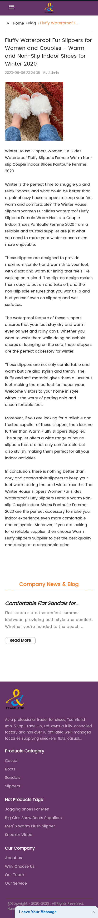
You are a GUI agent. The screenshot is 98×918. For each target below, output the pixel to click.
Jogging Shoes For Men (27, 809)
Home (18, 23)
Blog (32, 23)
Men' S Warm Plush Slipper (30, 826)
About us (13, 858)
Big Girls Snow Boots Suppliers (33, 818)
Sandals (12, 777)
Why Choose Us (19, 866)
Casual (11, 761)
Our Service (16, 883)
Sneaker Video (18, 835)
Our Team (14, 875)
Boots (10, 769)
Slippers (12, 786)
